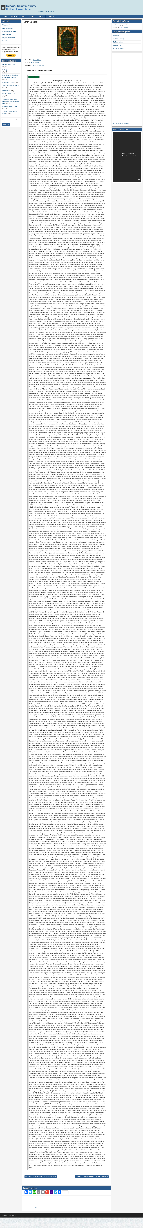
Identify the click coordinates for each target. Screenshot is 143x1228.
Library (23, 16)
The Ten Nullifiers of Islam (10, 94)
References (40, 65)
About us (14, 16)
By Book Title (117, 45)
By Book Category (118, 39)
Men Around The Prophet (9, 106)
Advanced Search (118, 48)
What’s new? (6, 25)
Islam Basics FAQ (8, 82)
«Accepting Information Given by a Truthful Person (40, 1176)
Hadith (34, 65)
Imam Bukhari (35, 62)
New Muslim (6, 41)
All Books (116, 35)
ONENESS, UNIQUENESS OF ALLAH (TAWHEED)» (92, 1176)
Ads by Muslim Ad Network (46, 11)
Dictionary (32, 16)
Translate (125, 27)
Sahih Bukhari (37, 60)
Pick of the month (7, 28)
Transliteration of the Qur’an (10, 85)
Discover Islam (7, 34)
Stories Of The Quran (8, 64)
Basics (41, 16)
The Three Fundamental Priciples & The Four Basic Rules (10, 101)
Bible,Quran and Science (9, 70)
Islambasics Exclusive (9, 31)
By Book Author (118, 42)
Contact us (50, 16)
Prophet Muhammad (8, 38)
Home (5, 16)
